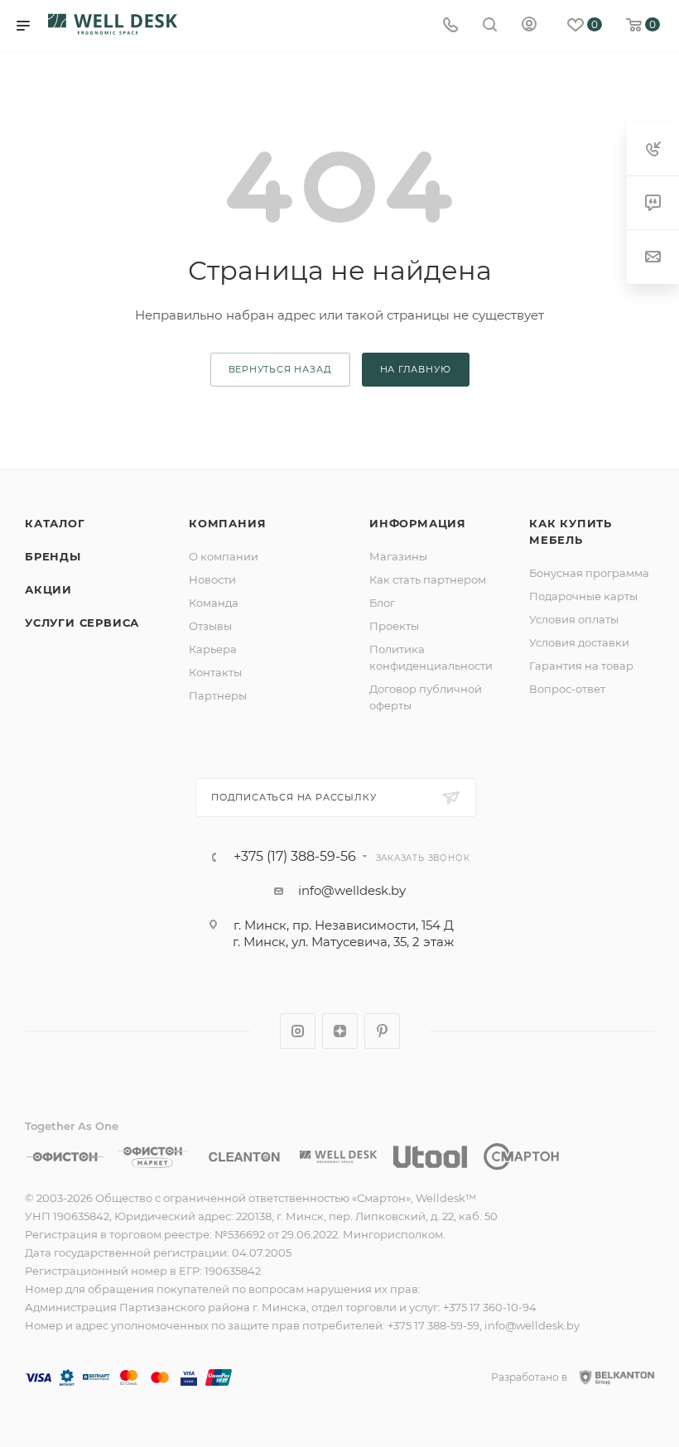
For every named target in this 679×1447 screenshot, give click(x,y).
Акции (48, 589)
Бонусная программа (589, 572)
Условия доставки (579, 642)
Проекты (394, 625)
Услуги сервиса (82, 622)
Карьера (213, 649)
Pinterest (382, 1031)
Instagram (297, 1031)
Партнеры (218, 695)
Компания (227, 523)
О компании (223, 556)
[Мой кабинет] (529, 26)
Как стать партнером (427, 579)
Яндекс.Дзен (340, 1031)
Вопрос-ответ (567, 688)
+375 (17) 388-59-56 (295, 856)
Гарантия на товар (581, 665)
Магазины (398, 556)
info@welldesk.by (352, 890)
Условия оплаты (574, 619)
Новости (212, 579)
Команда (213, 602)
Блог (382, 602)
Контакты (215, 672)
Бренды (53, 556)
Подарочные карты (583, 596)
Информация (417, 523)
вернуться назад (280, 369)
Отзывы (210, 625)
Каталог (55, 523)
